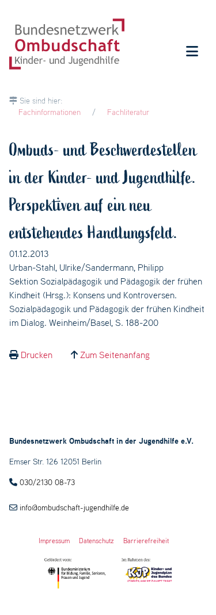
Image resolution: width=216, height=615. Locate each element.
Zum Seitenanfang (115, 354)
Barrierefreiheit (146, 540)
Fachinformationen (49, 112)
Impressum (54, 540)
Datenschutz (96, 540)
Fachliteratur (128, 112)
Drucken (36, 354)
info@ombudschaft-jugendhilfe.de (74, 507)
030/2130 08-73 (47, 482)
